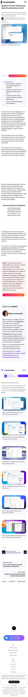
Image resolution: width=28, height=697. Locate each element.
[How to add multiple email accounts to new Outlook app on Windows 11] (14, 526)
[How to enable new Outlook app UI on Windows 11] (14, 477)
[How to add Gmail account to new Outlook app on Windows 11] (14, 404)
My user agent (13, 652)
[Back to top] (14, 628)
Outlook (4, 581)
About (13, 659)
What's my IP (13, 647)
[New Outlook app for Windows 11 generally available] (14, 502)
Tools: (13, 645)
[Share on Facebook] (8, 76)
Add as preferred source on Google (14, 638)
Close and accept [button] (14, 681)
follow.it (13, 669)
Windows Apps (21, 581)
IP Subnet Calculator (13, 650)
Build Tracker (13, 655)
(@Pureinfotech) (17, 18)
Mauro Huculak (9, 18)
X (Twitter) (13, 672)
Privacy (13, 661)
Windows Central (6, 128)
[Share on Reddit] (2, 76)
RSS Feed (13, 666)
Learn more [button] (23, 678)
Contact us (13, 664)
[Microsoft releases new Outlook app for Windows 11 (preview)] (14, 428)
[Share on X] (5, 76)
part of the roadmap (9, 199)
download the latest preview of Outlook (14, 247)
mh (20, 694)
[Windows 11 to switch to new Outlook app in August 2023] (14, 453)
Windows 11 (19, 112)
